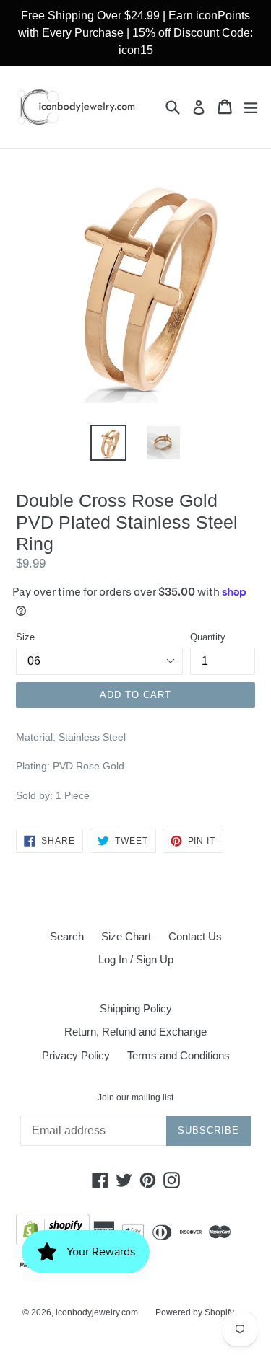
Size (25, 637)
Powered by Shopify (194, 1312)
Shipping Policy (136, 1008)
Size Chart (126, 936)
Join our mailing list (135, 1097)
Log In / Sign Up (135, 959)
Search (67, 936)
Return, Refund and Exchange (135, 1031)
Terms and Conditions (178, 1055)
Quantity (207, 637)
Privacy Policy (76, 1055)
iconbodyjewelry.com (97, 1312)
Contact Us (195, 936)
